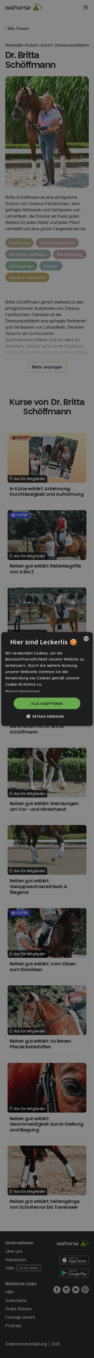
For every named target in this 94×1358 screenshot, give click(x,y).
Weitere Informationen (22, 691)
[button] (47, 716)
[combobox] (86, 638)
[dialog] (47, 679)
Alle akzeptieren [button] (47, 703)
